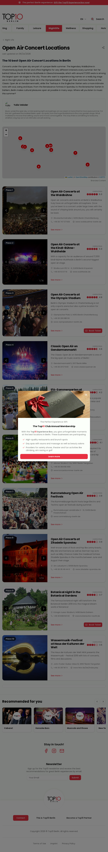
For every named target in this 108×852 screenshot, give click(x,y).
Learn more (54, 456)
